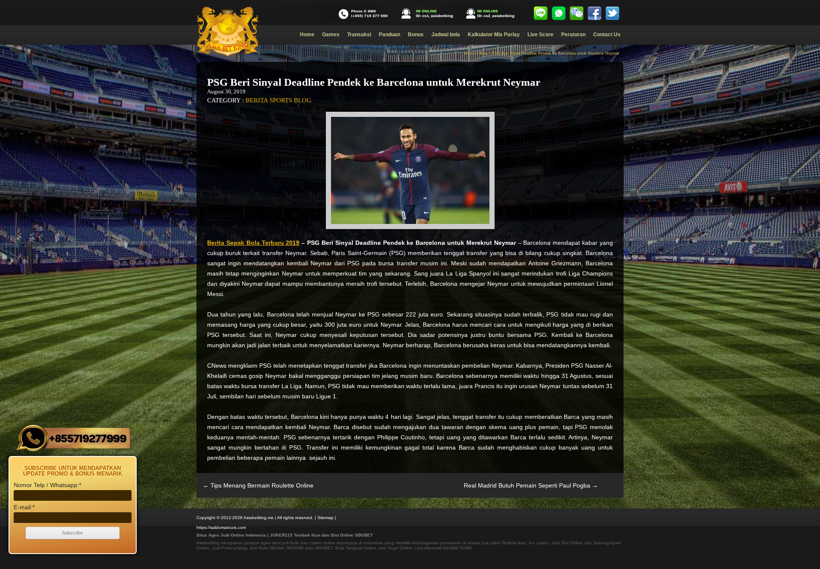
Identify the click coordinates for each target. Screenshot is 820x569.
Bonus (416, 35)
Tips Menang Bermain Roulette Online (258, 485)
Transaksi (359, 35)
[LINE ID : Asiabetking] (541, 13)
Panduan (389, 35)
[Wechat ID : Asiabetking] (576, 13)
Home (307, 35)
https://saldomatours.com (221, 527)
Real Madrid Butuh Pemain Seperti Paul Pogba (531, 485)
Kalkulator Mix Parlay (494, 35)
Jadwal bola (445, 35)
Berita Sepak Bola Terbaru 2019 (253, 242)
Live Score (540, 35)
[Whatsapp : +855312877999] (558, 13)
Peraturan (573, 35)
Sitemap (325, 517)
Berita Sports (269, 100)
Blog (483, 53)
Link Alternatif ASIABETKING (443, 548)
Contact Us (607, 35)
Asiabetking (208, 542)
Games (331, 35)
